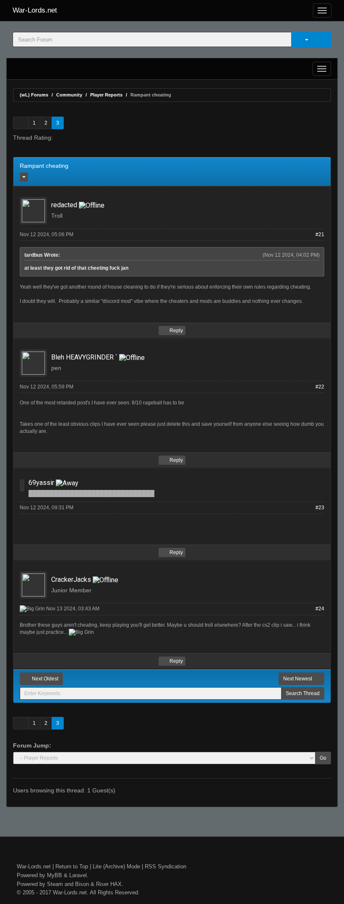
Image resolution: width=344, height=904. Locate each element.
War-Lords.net (35, 10)
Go (323, 758)
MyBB (54, 875)
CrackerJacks (71, 580)
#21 (319, 234)
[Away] (67, 483)
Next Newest (298, 679)
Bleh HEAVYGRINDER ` (84, 357)
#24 (319, 609)
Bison (82, 884)
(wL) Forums (34, 94)
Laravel (78, 875)
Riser (102, 884)
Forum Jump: (32, 745)
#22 (319, 387)
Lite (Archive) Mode (116, 866)
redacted (64, 205)
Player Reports (106, 94)
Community (69, 94)
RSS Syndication (165, 866)
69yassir (41, 483)
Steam (55, 884)
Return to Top (71, 866)
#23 (319, 508)
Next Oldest (44, 679)
